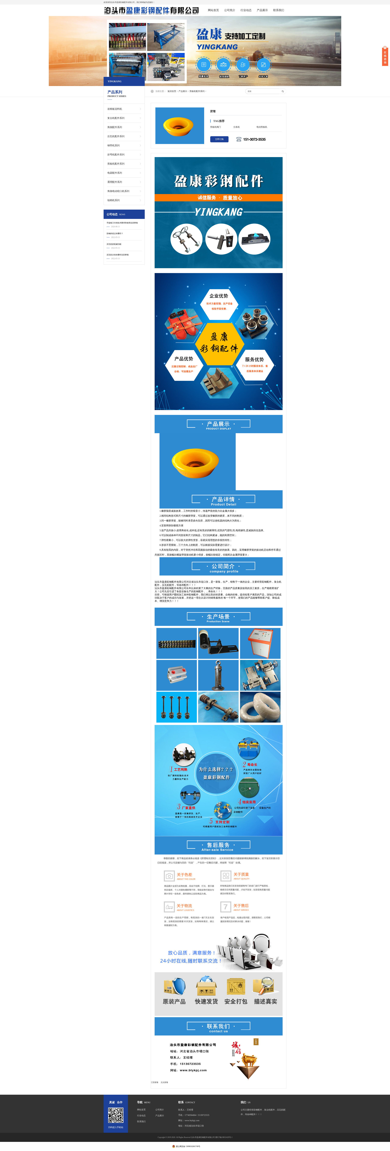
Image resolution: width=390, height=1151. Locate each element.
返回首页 (172, 91)
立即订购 (219, 139)
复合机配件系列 (115, 118)
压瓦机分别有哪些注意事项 (118, 255)
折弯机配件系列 (115, 154)
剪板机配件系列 (197, 91)
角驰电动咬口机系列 (118, 191)
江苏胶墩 (154, 1082)
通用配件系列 (114, 182)
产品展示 (262, 10)
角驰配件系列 (114, 127)
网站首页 (213, 10)
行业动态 (246, 10)
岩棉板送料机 (114, 109)
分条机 (236, 127)
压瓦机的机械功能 (114, 244)
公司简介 (229, 10)
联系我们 (278, 10)
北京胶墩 (164, 1082)
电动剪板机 (262, 127)
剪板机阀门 (215, 127)
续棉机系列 (113, 200)
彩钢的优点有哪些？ (115, 233)
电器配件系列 (114, 173)
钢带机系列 (113, 145)
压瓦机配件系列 (115, 136)
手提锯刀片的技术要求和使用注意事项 (122, 223)
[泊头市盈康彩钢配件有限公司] (152, 10)
